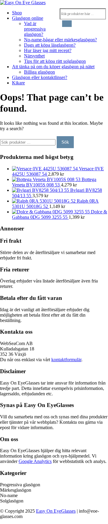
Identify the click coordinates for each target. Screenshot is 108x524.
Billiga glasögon (39, 72)
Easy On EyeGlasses (56, 511)
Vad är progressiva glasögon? (35, 29)
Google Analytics (35, 461)
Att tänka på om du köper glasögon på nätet (53, 66)
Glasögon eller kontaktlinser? (39, 77)
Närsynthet (34, 55)
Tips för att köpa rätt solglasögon (55, 61)
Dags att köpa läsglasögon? (50, 45)
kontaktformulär (66, 359)
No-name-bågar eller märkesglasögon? (60, 39)
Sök (65, 142)
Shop (17, 12)
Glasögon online (27, 18)
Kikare (18, 82)
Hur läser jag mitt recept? (47, 50)
